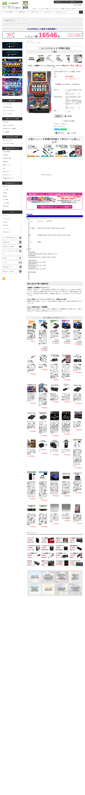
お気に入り (35, 8)
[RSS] (3, 279)
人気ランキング (35, 12)
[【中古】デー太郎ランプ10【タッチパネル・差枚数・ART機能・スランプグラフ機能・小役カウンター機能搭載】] (43, 508)
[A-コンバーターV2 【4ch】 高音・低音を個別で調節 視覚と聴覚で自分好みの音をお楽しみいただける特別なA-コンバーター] (66, 415)
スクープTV (6, 228)
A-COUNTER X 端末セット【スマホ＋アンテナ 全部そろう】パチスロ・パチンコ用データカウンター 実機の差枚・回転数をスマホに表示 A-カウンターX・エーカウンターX (31, 489)
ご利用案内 (62, 8)
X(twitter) (5, 258)
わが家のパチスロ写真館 (8, 246)
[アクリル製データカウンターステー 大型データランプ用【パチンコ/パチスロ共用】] (54, 508)
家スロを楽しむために (35, 589)
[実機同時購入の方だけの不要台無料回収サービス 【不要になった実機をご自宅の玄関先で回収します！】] (31, 324)
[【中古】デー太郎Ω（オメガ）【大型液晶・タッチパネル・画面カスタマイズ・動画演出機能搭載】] (77, 476)
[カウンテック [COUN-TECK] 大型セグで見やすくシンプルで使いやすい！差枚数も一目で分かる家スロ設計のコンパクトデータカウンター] (54, 476)
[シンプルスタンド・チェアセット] (54, 443)
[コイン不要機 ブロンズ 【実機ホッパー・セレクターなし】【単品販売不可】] (31, 358)
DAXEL (38, 42)
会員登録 (47, 8)
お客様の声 (74, 8)
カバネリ (34, 20)
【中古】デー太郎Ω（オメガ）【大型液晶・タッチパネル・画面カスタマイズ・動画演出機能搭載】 (77, 486)
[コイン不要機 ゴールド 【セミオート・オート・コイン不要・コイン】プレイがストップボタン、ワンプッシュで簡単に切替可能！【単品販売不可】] (54, 358)
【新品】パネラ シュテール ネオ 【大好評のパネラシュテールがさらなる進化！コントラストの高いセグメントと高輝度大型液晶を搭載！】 (66, 487)
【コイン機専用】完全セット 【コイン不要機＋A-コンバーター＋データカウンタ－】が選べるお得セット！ (78, 335)
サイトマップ (80, 8)
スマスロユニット (26, 20)
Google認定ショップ (7, 267)
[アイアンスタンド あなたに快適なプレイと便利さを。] (31, 443)
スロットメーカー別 (31, 42)
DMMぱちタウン (7, 232)
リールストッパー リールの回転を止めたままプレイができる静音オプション (66, 396)
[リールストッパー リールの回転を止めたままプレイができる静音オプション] (66, 388)
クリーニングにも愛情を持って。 (48, 576)
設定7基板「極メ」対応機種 (9, 128)
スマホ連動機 (6, 132)
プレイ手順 (5, 189)
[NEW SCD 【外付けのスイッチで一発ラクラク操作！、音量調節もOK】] (54, 388)
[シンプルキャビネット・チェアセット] (66, 443)
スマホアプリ (75, 589)
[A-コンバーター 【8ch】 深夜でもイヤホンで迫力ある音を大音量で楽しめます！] (77, 388)
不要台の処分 (6, 206)
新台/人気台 (22, 12)
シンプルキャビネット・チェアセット (66, 451)
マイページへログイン (54, 8)
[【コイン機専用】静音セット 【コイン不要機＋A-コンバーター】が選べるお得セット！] (54, 324)
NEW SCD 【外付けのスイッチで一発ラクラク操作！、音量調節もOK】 (54, 396)
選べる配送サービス (75, 576)
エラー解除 (5, 199)
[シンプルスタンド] (43, 443)
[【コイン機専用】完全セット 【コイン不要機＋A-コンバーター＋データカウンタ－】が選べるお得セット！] (77, 324)
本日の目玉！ (6, 122)
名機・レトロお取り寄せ (8, 125)
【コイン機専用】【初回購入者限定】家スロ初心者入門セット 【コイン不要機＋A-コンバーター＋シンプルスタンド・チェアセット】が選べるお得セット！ (43, 338)
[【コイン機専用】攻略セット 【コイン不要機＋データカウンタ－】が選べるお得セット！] (66, 324)
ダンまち (19, 23)
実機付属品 (5, 161)
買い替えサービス (7, 174)
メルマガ (5, 262)
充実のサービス (35, 576)
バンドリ (63, 20)
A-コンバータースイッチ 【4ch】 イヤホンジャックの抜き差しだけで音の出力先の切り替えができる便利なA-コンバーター (43, 427)
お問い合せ (68, 8)
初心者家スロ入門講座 (62, 576)
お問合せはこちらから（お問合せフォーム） (68, 2)
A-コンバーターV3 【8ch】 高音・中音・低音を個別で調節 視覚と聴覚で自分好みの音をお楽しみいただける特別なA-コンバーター (54, 427)
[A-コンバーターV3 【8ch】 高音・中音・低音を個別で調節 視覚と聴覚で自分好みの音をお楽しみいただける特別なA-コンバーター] (54, 415)
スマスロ (19, 20)
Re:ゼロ (24, 23)
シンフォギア (41, 20)
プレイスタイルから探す (8, 143)
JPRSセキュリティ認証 (8, 271)
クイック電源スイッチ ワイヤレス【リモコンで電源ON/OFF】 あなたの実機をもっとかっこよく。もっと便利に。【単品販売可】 (43, 399)
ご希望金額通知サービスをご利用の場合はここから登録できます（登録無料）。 (54, 206)
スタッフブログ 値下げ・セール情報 (10, 252)
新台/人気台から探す (7, 107)
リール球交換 (6, 203)
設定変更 (5, 193)
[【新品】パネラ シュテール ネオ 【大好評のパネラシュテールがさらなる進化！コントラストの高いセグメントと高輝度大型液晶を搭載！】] (66, 476)
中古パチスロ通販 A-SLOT (8, 6)
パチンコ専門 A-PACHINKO (9, 237)
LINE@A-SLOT (6, 242)
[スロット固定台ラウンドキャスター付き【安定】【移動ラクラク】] (77, 415)
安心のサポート (6, 186)
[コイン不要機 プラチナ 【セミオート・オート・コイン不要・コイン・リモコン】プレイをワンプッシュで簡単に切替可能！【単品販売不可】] (66, 358)
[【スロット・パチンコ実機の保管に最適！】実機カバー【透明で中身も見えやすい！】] (77, 508)
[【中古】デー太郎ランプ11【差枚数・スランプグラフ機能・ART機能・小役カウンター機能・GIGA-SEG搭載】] (31, 508)
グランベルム (70, 20)
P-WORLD (5, 225)
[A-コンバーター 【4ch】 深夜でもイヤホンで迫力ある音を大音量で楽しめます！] (31, 415)
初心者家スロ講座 (7, 158)
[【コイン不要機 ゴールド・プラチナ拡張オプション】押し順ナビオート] (77, 358)
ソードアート (57, 20)
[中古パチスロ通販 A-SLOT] (10, 4)
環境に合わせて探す (7, 140)
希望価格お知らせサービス (9, 178)
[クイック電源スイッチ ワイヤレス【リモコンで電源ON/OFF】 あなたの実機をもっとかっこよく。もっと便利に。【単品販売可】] (43, 388)
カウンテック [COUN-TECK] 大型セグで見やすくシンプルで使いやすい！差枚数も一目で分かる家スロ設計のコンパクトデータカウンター (54, 487)
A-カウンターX (6, 218)
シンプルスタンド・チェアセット (54, 451)
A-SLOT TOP (29, 41)
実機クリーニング (7, 164)
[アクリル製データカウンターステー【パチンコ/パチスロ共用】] (66, 508)
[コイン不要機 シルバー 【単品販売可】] (43, 358)
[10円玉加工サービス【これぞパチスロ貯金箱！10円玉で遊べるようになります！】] (31, 388)
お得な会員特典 (6, 151)
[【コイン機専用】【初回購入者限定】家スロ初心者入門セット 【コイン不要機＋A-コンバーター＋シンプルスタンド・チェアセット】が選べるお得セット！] (43, 324)
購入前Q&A (5, 155)
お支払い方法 (48, 589)
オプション (48, 12)
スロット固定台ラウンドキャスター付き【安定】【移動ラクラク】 (77, 424)
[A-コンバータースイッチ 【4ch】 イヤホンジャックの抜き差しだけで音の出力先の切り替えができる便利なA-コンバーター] (43, 415)
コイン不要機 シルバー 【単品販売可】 (43, 366)
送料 (4, 168)
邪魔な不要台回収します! (61, 589)
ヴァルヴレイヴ (48, 20)
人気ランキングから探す (8, 110)
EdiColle (5, 222)
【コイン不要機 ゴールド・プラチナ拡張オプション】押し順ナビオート (77, 367)
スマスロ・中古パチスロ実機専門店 (11, 8)
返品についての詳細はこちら (62, 123)
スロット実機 (8, 12)
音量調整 (5, 196)
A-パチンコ (5, 215)
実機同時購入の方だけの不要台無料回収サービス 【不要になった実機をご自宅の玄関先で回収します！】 (31, 335)
